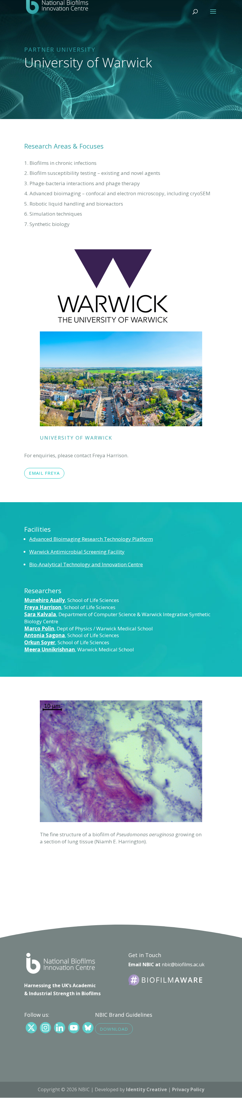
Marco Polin (39, 628)
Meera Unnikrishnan (49, 649)
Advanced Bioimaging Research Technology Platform (91, 539)
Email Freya (44, 473)
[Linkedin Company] (59, 1027)
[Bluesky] (88, 1027)
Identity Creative (146, 1089)
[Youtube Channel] (73, 1027)
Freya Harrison (42, 607)
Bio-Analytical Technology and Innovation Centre (86, 564)
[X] (31, 1027)
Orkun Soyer (39, 642)
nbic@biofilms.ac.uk (183, 964)
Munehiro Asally (44, 600)
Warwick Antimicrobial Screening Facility (77, 551)
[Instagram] (45, 1027)
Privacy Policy (188, 1089)
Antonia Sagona (44, 635)
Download (114, 1029)
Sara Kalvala (40, 614)
